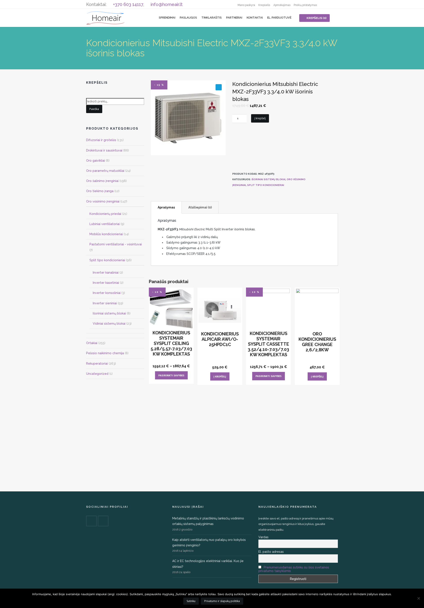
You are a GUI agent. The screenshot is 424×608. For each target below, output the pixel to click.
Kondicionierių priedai (105, 214)
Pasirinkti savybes (171, 375)
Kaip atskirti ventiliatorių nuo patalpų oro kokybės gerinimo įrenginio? (209, 542)
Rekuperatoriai (97, 363)
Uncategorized (97, 373)
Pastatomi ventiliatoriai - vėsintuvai (115, 244)
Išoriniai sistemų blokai (268, 179)
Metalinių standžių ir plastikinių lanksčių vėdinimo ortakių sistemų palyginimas (208, 521)
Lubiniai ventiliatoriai (104, 224)
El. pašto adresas (271, 551)
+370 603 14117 (128, 4)
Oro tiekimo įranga (100, 191)
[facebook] (324, 4)
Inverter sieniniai (105, 303)
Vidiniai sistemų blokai (109, 323)
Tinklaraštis (211, 17)
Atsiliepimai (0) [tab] (200, 207)
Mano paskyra (246, 5)
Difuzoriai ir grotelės (101, 140)
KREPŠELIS (316, 18)
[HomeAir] (105, 17)
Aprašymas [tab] (166, 207)
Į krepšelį (260, 118)
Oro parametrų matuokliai (105, 170)
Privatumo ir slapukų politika (222, 601)
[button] (219, 87)
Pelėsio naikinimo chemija (105, 353)
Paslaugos (188, 17)
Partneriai (234, 17)
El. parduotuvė (279, 17)
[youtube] (333, 4)
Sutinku (191, 601)
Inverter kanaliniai (106, 272)
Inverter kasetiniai (106, 282)
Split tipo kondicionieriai (265, 185)
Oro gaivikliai (95, 160)
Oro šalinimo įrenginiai (102, 181)
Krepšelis (264, 5)
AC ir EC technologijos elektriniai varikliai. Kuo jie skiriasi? (208, 563)
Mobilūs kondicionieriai (106, 234)
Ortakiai (91, 343)
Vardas (263, 537)
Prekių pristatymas (305, 5)
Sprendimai (167, 17)
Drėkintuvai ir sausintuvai (104, 150)
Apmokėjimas (281, 5)
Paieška (94, 109)
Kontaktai (255, 17)
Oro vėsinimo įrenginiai (102, 201)
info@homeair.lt (167, 4)
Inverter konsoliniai (107, 293)
